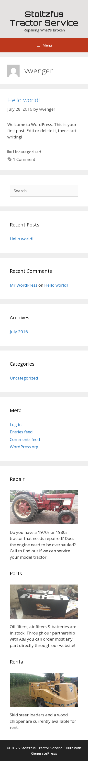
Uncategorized (27, 152)
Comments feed (25, 439)
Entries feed (21, 432)
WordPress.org (24, 446)
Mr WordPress (23, 285)
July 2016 (19, 331)
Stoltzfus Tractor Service (44, 18)
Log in (16, 424)
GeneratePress (44, 753)
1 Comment (24, 159)
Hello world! (23, 100)
